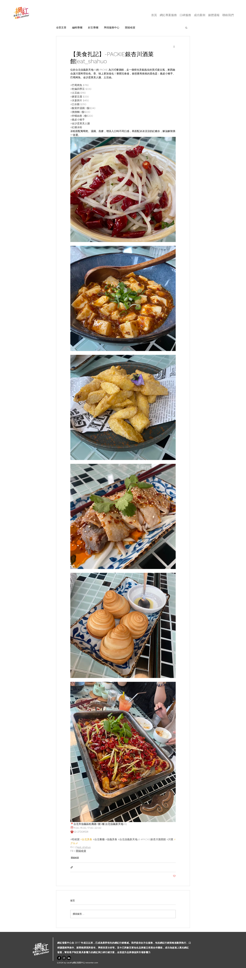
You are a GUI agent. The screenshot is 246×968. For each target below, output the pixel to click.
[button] (186, 27)
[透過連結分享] (71, 867)
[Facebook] (59, 958)
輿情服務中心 (111, 27)
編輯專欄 (77, 27)
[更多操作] (174, 46)
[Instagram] (64, 958)
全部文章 (61, 27)
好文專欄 (93, 27)
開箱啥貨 (130, 27)
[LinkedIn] (69, 958)
